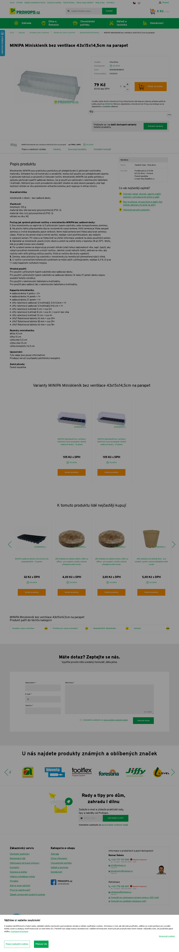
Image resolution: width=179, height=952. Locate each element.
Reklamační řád (17, 858)
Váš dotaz (69, 683)
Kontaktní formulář (102, 149)
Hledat (109, 11)
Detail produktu (72, 472)
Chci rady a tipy (115, 818)
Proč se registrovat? (20, 890)
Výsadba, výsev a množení (39, 33)
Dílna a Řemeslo (59, 858)
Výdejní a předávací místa (34, 3)
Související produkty (77, 149)
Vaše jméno (30, 683)
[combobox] (84, 11)
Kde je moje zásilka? (85, 3)
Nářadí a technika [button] (122, 23)
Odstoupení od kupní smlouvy (24, 863)
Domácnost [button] (156, 23)
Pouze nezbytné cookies (17, 944)
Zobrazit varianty (155, 126)
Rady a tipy (100, 3)
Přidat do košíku (155, 86)
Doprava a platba (54, 3)
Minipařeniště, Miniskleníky (89, 33)
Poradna (14, 881)
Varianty (57, 149)
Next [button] (174, 544)
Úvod (12, 3)
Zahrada (21, 33)
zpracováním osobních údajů (116, 720)
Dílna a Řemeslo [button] (54, 23)
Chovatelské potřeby (61, 863)
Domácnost (56, 872)
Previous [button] (10, 544)
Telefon (28, 706)
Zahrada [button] (26, 23)
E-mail (27, 694)
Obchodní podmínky (20, 854)
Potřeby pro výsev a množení (64, 33)
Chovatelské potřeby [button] (87, 23)
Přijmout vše (41, 944)
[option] (72, 440)
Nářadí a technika (59, 867)
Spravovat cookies (167, 936)
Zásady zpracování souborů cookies (27, 894)
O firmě (19, 3)
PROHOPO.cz (65, 882)
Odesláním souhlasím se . (105, 720)
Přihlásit (165, 3)
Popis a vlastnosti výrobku (34, 149)
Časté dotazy (69, 3)
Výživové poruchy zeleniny (136, 210)
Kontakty (110, 3)
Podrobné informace (19, 931)
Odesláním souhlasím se (103, 825)
